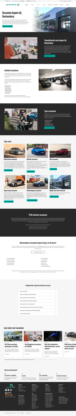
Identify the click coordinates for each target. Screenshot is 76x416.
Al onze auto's (20, 389)
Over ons (60, 385)
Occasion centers (62, 397)
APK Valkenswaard (35, 406)
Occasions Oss (43, 263)
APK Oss (33, 401)
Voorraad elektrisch (8, 170)
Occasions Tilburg (44, 264)
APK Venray (34, 405)
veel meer (36, 221)
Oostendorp (61, 384)
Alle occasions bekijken (49, 127)
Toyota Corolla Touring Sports (38, 194)
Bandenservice (34, 388)
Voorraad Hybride (31, 171)
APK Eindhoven (34, 397)
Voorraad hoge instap (9, 201)
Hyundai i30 (29, 195)
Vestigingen (61, 387)
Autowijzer (60, 389)
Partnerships (61, 390)
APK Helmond (34, 398)
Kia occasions (7, 93)
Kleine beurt (34, 390)
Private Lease (47, 385)
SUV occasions (47, 122)
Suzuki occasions (8, 88)
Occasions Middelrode (11, 258)
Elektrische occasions (48, 120)
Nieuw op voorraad (21, 387)
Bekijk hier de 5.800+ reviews (10, 396)
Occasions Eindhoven (11, 259)
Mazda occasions (8, 89)
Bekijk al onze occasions (7, 26)
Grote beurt (34, 389)
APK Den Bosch (34, 395)
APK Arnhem (34, 394)
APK (32, 393)
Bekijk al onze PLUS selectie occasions (38, 227)
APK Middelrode (35, 399)
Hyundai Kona (12, 164)
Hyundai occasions (8, 90)
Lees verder (7, 354)
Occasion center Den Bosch (63, 398)
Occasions (20, 385)
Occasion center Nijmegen (63, 400)
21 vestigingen (40, 246)
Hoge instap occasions (49, 123)
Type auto (20, 384)
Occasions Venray (44, 259)
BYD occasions (7, 86)
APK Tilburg (34, 403)
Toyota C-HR (38, 167)
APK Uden (33, 404)
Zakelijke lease (48, 387)
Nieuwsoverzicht (61, 388)
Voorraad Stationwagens (32, 200)
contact (33, 272)
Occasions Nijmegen (10, 263)
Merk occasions (21, 395)
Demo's (19, 388)
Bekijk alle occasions (54, 196)
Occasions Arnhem (44, 258)
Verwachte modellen (22, 390)
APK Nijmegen (34, 400)
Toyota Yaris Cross (64, 164)
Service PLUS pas (35, 387)
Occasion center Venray (63, 401)
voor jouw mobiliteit (32, 379)
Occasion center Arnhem (63, 403)
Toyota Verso (6, 196)
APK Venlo (34, 408)
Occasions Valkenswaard (45, 266)
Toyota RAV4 (43, 167)
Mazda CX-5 (57, 164)
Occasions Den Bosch (11, 261)
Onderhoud (34, 384)
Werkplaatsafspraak (35, 385)
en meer (65, 379)
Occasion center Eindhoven (63, 399)
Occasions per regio (38, 252)
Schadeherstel (47, 389)
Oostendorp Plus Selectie (49, 55)
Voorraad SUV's (53, 169)
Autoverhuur (47, 388)
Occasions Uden (44, 261)
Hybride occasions (48, 121)
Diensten (46, 384)
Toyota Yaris (33, 167)
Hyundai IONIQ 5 (20, 164)
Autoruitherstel (48, 390)
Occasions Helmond (10, 264)
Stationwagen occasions (49, 125)
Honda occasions (8, 91)
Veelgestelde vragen (62, 392)
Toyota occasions (8, 85)
